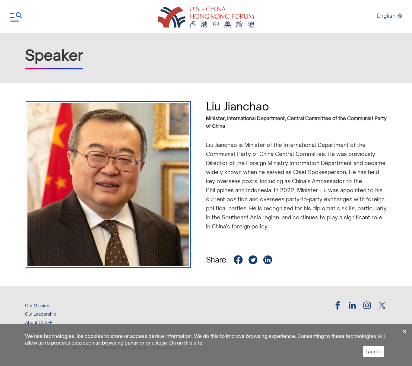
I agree (374, 351)
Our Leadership (40, 314)
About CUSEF (38, 322)
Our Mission (37, 305)
